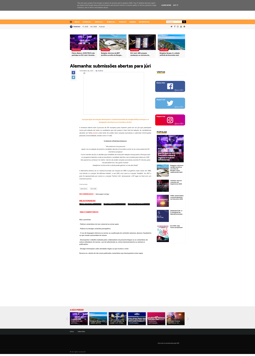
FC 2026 (85, 27)
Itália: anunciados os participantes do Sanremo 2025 (177, 197)
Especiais (99, 22)
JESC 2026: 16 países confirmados (136, 322)
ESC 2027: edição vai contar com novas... (117, 322)
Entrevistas (144, 22)
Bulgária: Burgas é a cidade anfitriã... (97, 322)
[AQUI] (95, 133)
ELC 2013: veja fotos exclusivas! (176, 226)
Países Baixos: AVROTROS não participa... (76, 321)
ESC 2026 (93, 27)
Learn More (166, 5)
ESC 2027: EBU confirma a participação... (154, 321)
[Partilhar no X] (73, 77)
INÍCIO (77, 22)
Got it (175, 5)
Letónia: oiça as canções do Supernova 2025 (176, 182)
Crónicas (87, 22)
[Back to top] (250, 351)
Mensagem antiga (102, 194)
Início (72, 331)
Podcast (122, 22)
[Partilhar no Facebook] (73, 72)
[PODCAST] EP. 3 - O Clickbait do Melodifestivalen (176, 212)
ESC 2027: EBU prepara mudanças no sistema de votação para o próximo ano (140, 54)
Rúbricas (111, 22)
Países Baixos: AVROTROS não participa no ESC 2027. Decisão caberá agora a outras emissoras (83, 54)
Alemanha (83, 189)
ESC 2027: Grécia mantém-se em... (174, 322)
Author (100, 70)
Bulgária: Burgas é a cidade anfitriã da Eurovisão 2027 (170, 54)
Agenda (132, 22)
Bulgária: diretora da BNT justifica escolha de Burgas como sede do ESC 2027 (111, 54)
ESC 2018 (93, 189)
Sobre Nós (81, 331)
